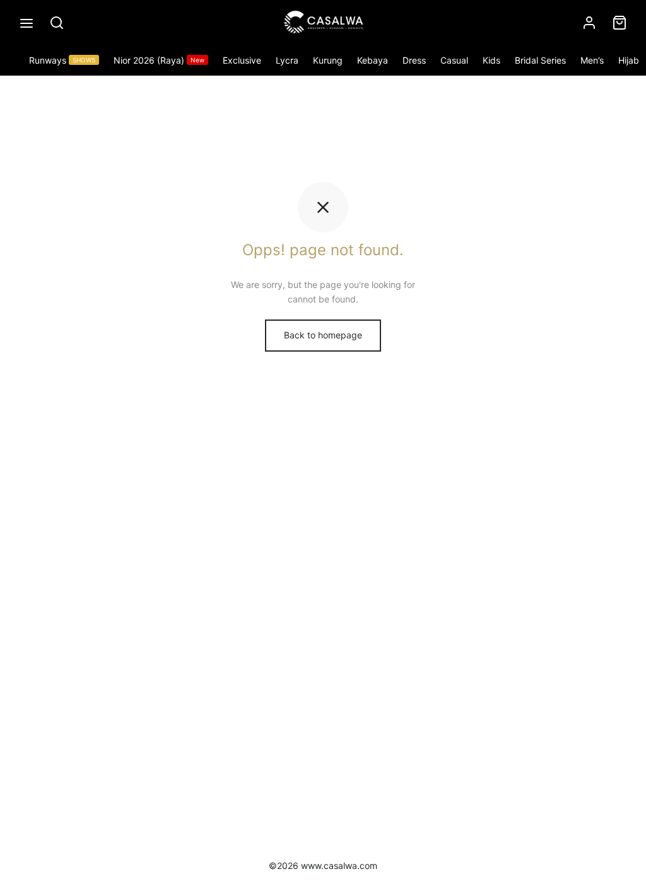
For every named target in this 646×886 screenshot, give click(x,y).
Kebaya (372, 60)
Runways (62, 60)
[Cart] (619, 22)
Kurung (328, 60)
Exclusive (242, 60)
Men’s (592, 60)
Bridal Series (540, 60)
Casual (454, 60)
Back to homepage (323, 335)
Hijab (628, 60)
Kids (491, 60)
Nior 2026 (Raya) (159, 60)
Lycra (287, 60)
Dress (414, 60)
